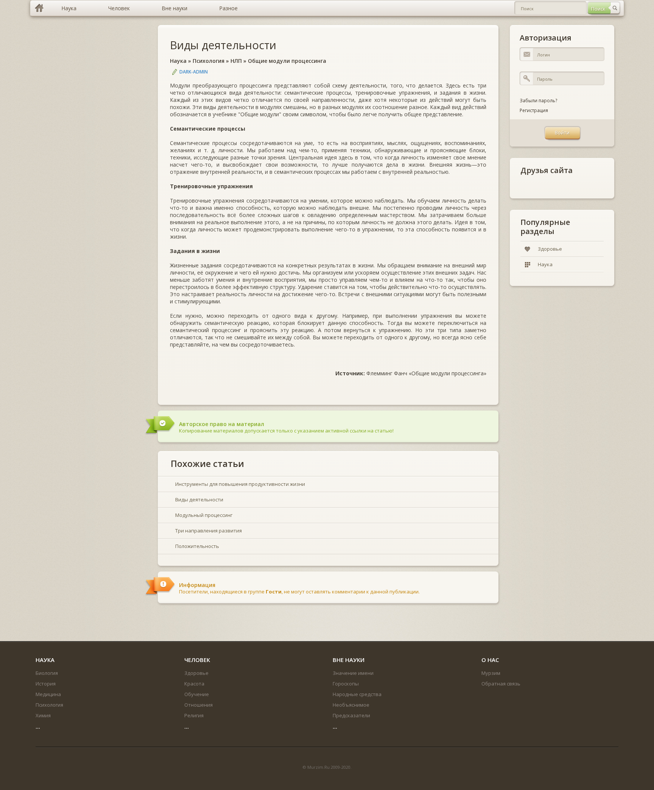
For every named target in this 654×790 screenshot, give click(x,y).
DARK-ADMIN (193, 72)
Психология (208, 60)
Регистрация (534, 110)
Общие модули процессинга (287, 60)
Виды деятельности (223, 44)
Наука (178, 60)
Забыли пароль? (538, 100)
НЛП (236, 60)
